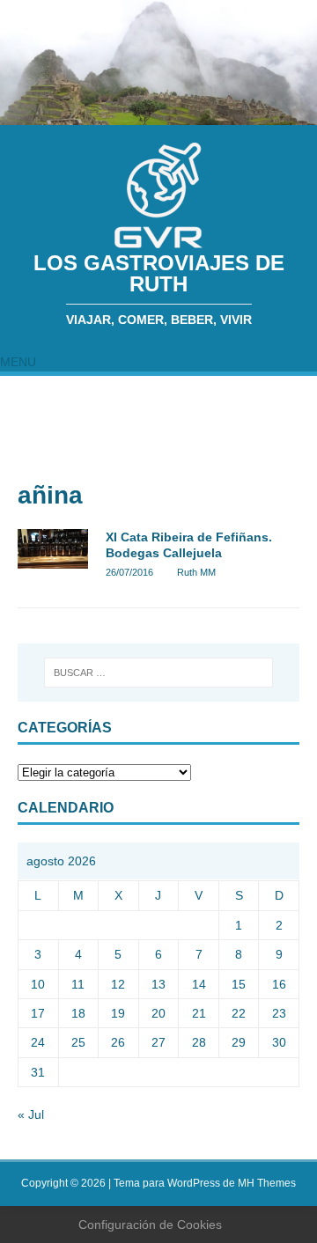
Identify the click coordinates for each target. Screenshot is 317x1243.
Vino (27, 461)
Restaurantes (195, 392)
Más (91, 461)
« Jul (31, 1114)
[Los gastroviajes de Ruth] (158, 115)
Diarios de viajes (65, 427)
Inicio (29, 392)
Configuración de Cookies (150, 1224)
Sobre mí (98, 392)
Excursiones (194, 427)
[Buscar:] (158, 673)
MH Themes (267, 1183)
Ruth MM (196, 572)
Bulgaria (171, 461)
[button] (18, 362)
